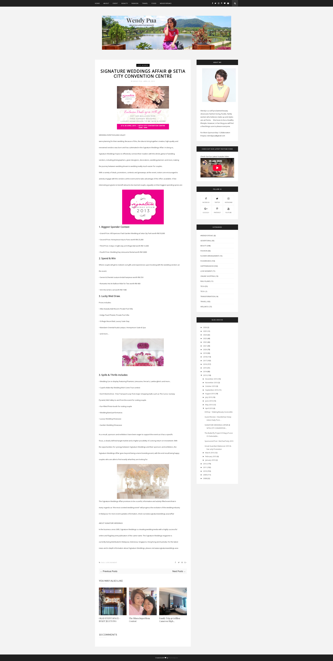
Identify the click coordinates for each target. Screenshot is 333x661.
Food (154, 3)
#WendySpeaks (206, 235)
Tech (202, 286)
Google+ (206, 212)
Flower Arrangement (209, 256)
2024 (205, 335)
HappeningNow (207, 266)
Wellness (204, 306)
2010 (205, 471)
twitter (217, 202)
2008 (205, 478)
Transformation (207, 296)
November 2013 (211, 382)
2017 (205, 360)
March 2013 (209, 452)
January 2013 (210, 460)
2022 (205, 342)
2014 (205, 371)
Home (97, 3)
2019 (205, 353)
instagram (228, 202)
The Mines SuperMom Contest (139, 620)
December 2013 (211, 379)
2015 (205, 368)
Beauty (124, 3)
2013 (205, 375)
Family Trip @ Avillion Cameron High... (169, 620)
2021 (205, 346)
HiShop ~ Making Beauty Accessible (219, 412)
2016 (205, 364)
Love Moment (143, 65)
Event (115, 3)
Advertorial (205, 240)
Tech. (202, 291)
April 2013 (209, 408)
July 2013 (208, 397)
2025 (205, 331)
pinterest (217, 212)
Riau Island (205, 281)
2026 (205, 327)
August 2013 (210, 393)
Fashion (135, 3)
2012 (205, 464)
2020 (205, 349)
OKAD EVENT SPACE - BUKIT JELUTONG (109, 620)
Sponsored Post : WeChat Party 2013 (219, 441)
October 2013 (210, 386)
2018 (205, 357)
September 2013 (211, 390)
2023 (205, 338)
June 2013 (209, 401)
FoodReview (205, 261)
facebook (205, 202)
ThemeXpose (173, 658)
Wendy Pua (138, 81)
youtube (228, 212)
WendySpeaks (165, 3)
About (106, 3)
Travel (145, 3)
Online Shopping (207, 276)
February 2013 (210, 456)
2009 (205, 475)
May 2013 (209, 404)
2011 (205, 467)
